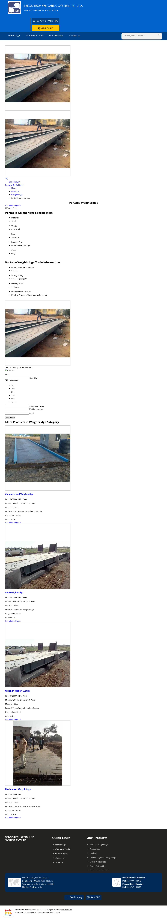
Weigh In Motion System (17, 690)
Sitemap (59, 862)
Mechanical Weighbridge (18, 789)
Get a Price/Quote (13, 205)
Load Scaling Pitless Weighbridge (103, 857)
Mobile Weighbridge (98, 862)
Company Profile (34, 35)
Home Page (14, 35)
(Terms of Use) (66, 909)
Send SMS (95, 897)
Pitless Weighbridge (98, 866)
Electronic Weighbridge (99, 844)
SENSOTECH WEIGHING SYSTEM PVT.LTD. (53, 7)
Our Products (56, 35)
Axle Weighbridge (14, 592)
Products (15, 191)
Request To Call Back (14, 185)
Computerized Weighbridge (19, 494)
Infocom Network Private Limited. (49, 912)
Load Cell (93, 853)
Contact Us (74, 35)
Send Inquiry (46, 27)
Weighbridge (17, 194)
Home (13, 188)
